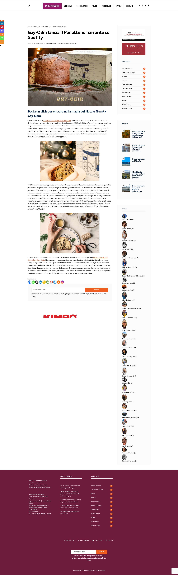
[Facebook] (139, 5)
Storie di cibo (126, 96)
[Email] (47, 282)
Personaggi (106, 6)
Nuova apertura (127, 88)
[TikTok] (148, 5)
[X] (36, 282)
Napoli (118, 6)
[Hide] (0, 45)
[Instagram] (142, 5)
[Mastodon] (2, 31)
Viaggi (94, 6)
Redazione (37, 26)
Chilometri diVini (128, 72)
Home (29, 43)
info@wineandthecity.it (45, 501)
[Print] (58, 282)
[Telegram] (55, 282)
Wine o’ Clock (127, 108)
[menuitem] (52, 6)
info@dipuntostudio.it (41, 505)
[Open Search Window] (28, 6)
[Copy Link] (44, 282)
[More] (2, 42)
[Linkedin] (40, 282)
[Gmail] (51, 282)
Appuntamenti (127, 68)
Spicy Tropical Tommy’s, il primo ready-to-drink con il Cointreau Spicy (69, 494)
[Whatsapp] (33, 282)
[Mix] (2, 34)
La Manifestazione (52, 6)
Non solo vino (82, 6)
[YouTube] (145, 5)
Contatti (129, 6)
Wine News (68, 6)
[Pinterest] (2, 27)
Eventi (124, 76)
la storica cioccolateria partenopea (57, 120)
